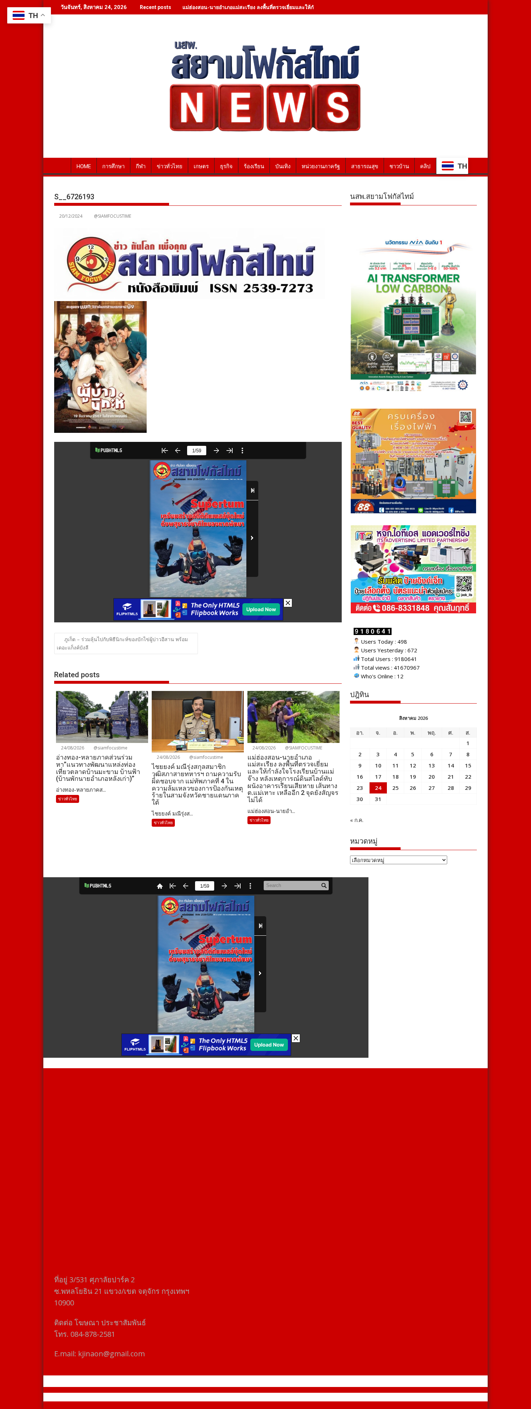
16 (360, 776)
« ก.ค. (356, 819)
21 (451, 776)
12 (413, 765)
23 (360, 787)
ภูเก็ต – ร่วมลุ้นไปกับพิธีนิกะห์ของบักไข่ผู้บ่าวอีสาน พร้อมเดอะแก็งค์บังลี (122, 643)
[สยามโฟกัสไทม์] (61, 165)
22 (468, 776)
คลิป (425, 166)
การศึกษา (113, 166)
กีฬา (141, 166)
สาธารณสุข (364, 166)
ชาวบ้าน (399, 166)
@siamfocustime (110, 748)
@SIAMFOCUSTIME (112, 216)
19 (413, 776)
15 (468, 765)
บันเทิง (282, 166)
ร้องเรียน (254, 166)
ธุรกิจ (226, 166)
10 (378, 765)
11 (395, 765)
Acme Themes (336, 1397)
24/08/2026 (72, 748)
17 (378, 776)
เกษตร (201, 166)
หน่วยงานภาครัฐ (321, 166)
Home (84, 166)
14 (451, 765)
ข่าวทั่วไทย (169, 166)
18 (395, 776)
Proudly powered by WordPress (217, 1397)
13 (431, 765)
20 (431, 776)
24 (378, 787)
